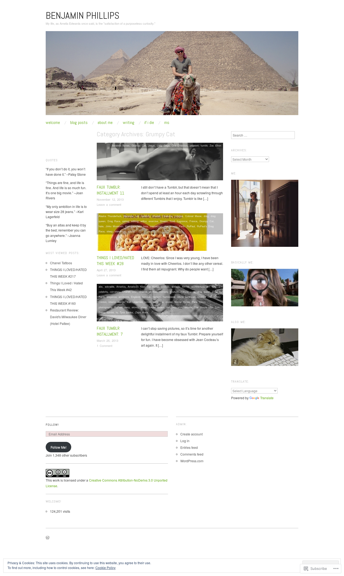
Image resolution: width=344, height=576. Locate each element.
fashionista (169, 297)
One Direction (180, 145)
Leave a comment (109, 204)
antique (176, 286)
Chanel (156, 216)
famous (146, 297)
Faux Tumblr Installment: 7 (110, 331)
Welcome (53, 122)
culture (184, 291)
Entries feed (189, 447)
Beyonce (128, 216)
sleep (110, 231)
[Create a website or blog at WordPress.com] (47, 538)
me (166, 226)
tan (168, 307)
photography (105, 307)
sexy (127, 307)
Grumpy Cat (139, 145)
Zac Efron (215, 145)
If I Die (149, 122)
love (145, 226)
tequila (188, 307)
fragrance (182, 221)
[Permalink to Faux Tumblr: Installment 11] (160, 162)
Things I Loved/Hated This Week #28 (115, 260)
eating (125, 221)
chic (134, 291)
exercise (153, 221)
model (169, 302)
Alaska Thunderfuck (110, 216)
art (208, 286)
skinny (135, 307)
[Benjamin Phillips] (172, 75)
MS (166, 122)
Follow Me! (58, 447)
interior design (117, 302)
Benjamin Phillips (82, 15)
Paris (182, 226)
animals (165, 286)
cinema (143, 291)
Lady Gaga (163, 145)
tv (117, 312)
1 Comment (104, 345)
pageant (194, 145)
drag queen (203, 291)
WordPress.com (191, 460)
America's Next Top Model (143, 286)
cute (192, 291)
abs (101, 286)
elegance (112, 297)
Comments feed (191, 454)
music (173, 226)
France (193, 221)
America (121, 286)
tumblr (204, 145)
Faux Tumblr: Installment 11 (110, 190)
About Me (105, 122)
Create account (191, 434)
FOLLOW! (52, 425)
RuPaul (191, 226)
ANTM (185, 286)
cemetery (115, 291)
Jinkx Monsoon (114, 226)
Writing (128, 122)
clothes (153, 291)
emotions (124, 297)
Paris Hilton (198, 302)
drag (206, 216)
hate (101, 226)
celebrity (145, 216)
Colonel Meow (193, 216)
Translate (267, 397)
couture (174, 291)
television (120, 231)
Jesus (151, 145)
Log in (184, 440)
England (135, 297)
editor (143, 221)
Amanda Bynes (121, 145)
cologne (178, 216)
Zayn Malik (141, 312)
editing (134, 221)
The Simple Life (203, 307)
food (172, 221)
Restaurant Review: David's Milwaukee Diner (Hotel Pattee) (68, 317)
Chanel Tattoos (61, 263)
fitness (164, 221)
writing (131, 231)
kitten (148, 302)
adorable (109, 286)
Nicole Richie (182, 302)
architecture (198, 286)
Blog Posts (79, 122)
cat (137, 216)
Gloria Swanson (186, 297)
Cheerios (167, 216)
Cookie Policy (105, 567)
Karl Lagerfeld (133, 226)
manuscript (156, 226)
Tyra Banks (126, 312)
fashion (157, 297)
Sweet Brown (156, 307)
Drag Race (114, 221)
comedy (163, 291)
